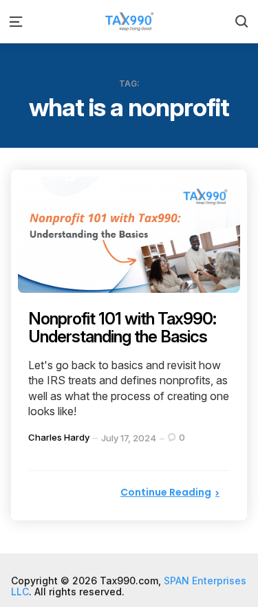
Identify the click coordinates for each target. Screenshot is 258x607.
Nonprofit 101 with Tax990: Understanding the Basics (122, 327)
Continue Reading (165, 492)
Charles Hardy (58, 437)
